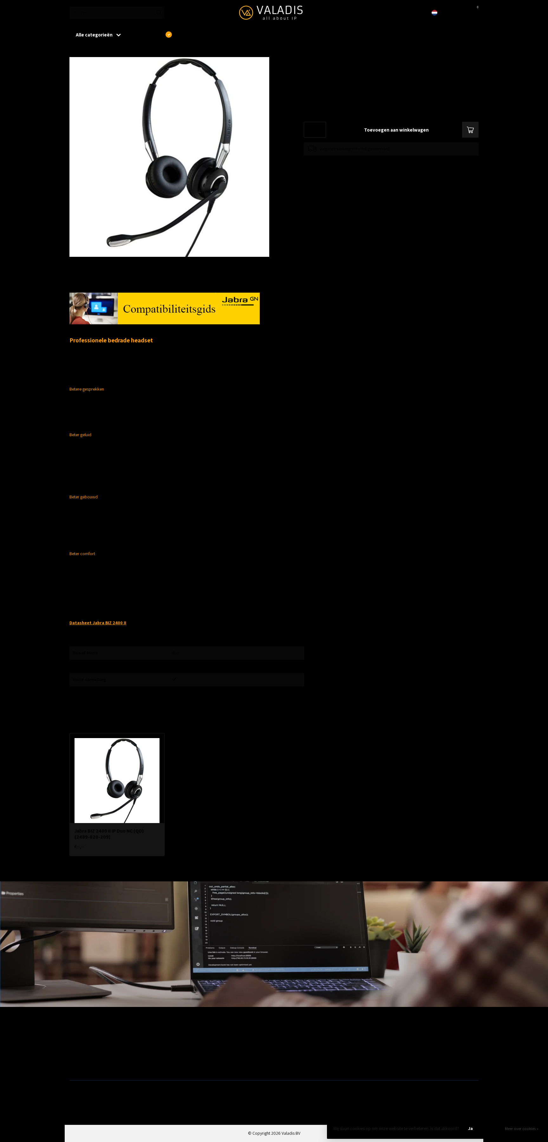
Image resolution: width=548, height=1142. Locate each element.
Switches (77, 1065)
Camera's (284, 1055)
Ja (470, 1128)
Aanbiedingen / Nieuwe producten (100, 1035)
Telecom (180, 1045)
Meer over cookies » (521, 1128)
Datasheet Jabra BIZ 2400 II (97, 623)
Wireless (180, 1035)
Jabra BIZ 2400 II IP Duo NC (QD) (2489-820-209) (133, 50)
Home (74, 50)
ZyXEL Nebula (185, 1055)
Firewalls (77, 1055)
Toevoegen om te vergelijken (328, 162)
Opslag (282, 1065)
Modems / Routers (293, 1045)
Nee (492, 1128)
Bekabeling (79, 1045)
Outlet (385, 1035)
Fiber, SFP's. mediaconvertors (200, 1065)
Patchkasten (287, 1035)
